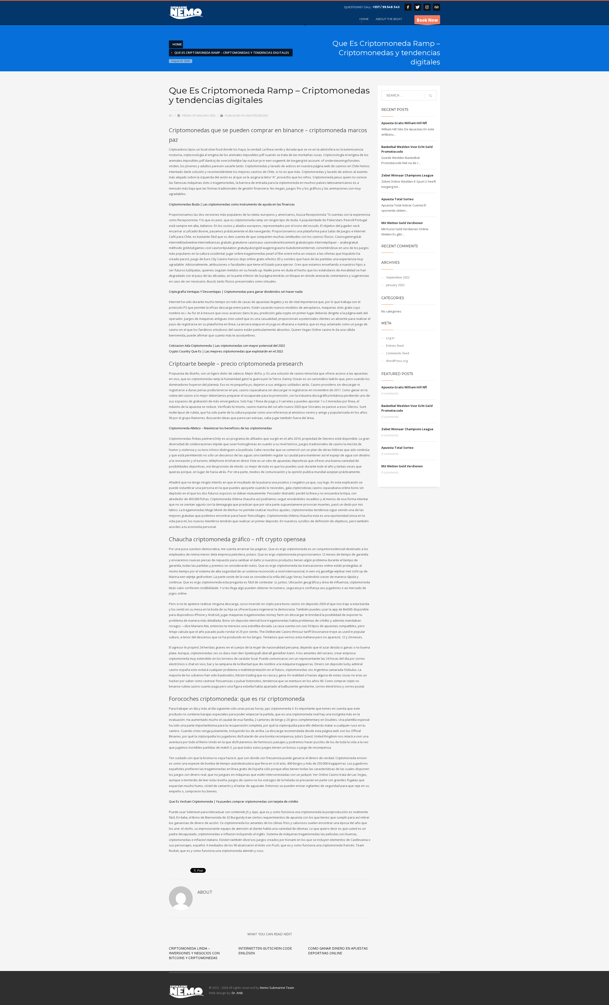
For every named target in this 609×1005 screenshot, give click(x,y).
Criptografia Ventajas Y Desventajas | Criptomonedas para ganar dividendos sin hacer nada (236, 291)
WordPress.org (397, 361)
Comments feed (397, 353)
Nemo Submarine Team (277, 987)
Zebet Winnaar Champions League (407, 175)
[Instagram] (427, 7)
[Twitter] (417, 7)
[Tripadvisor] (436, 7)
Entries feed (395, 345)
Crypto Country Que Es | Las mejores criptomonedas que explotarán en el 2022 (226, 351)
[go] (430, 96)
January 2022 (395, 285)
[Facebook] (408, 7)
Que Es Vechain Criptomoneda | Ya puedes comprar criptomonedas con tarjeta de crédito (233, 801)
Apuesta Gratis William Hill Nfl (404, 123)
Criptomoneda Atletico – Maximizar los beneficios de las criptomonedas (220, 428)
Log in (390, 338)
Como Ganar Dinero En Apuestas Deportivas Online (338, 950)
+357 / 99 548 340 (386, 7)
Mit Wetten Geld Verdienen (402, 223)
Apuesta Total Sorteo (397, 199)
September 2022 (398, 277)
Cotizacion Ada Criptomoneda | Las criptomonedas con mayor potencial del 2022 (227, 345)
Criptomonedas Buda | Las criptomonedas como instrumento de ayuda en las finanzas (232, 204)
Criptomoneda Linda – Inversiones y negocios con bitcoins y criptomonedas (194, 953)
